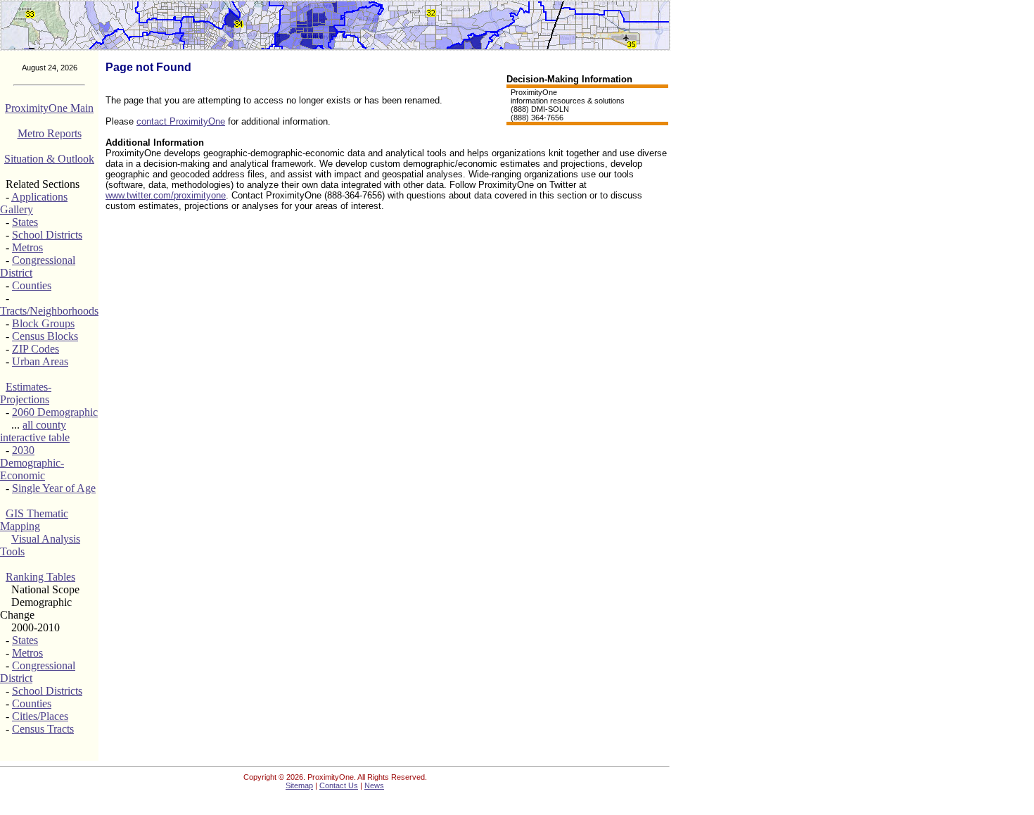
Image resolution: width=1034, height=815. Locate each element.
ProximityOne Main (49, 108)
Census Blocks (45, 336)
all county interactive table (35, 431)
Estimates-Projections (25, 393)
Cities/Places (40, 716)
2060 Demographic (55, 412)
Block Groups (43, 323)
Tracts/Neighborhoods (49, 311)
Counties (31, 285)
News (374, 785)
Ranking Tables (40, 577)
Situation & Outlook (49, 159)
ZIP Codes (35, 349)
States (25, 222)
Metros (27, 247)
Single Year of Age (54, 488)
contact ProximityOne (180, 121)
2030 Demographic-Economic (32, 462)
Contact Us (338, 785)
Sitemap (299, 785)
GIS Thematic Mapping (34, 519)
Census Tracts (43, 729)
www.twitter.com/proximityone (166, 195)
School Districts (47, 235)
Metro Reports (50, 133)
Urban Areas (40, 361)
